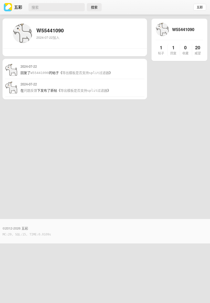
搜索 (94, 7)
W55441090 (39, 73)
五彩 (200, 7)
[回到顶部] (199, 291)
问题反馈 (30, 90)
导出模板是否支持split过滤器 (85, 73)
